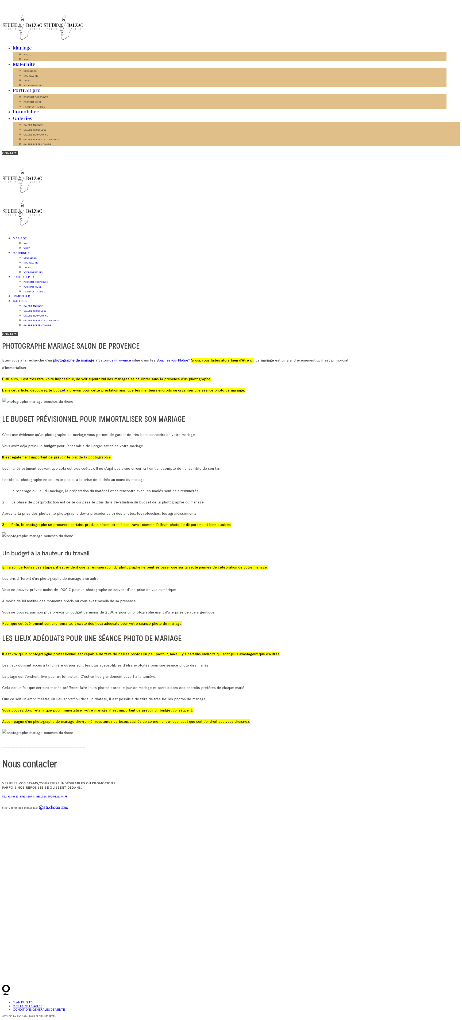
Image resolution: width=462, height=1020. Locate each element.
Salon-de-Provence (115, 360)
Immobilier (26, 112)
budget (59, 390)
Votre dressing (33, 85)
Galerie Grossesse (35, 130)
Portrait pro (27, 90)
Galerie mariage (33, 125)
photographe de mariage (73, 360)
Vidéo (27, 59)
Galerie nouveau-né (36, 134)
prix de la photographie (91, 457)
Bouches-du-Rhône (171, 360)
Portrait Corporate (36, 97)
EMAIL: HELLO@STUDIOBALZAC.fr (48, 797)
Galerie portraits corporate (41, 139)
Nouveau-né (31, 75)
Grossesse (30, 71)
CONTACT (10, 153)
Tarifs (27, 80)
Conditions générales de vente (39, 1010)
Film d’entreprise (34, 107)
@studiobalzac (53, 807)
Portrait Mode (32, 102)
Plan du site (22, 1002)
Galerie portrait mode (37, 144)
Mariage (22, 48)
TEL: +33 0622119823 (15, 797)
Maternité (24, 64)
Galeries (22, 118)
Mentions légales (27, 1006)
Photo (27, 54)
